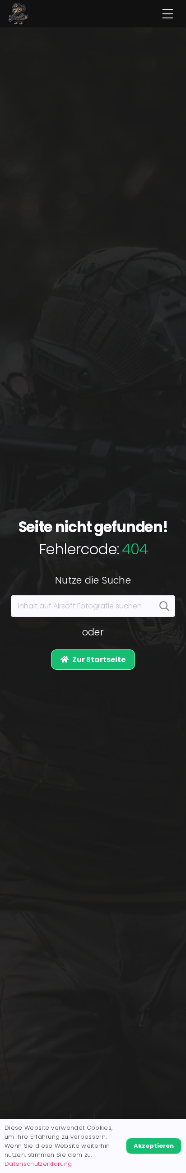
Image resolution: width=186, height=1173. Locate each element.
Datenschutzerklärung (38, 1163)
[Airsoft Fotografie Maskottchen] (18, 13)
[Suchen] (164, 606)
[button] (167, 13)
